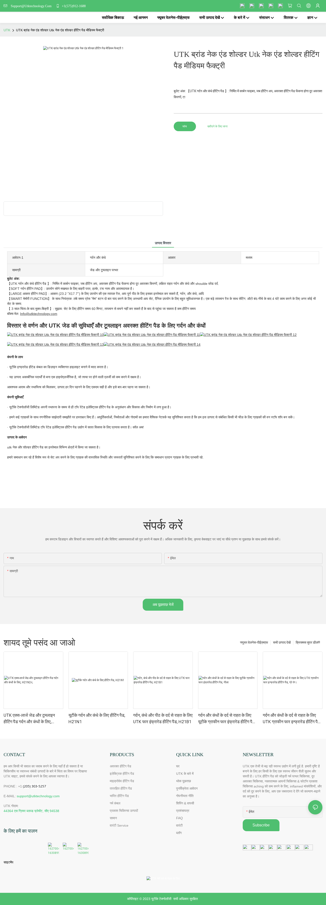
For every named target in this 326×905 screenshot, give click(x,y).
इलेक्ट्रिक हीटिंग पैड (122, 774)
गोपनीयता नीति (185, 796)
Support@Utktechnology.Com (32, 6)
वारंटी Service (119, 825)
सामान (113, 818)
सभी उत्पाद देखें (282, 642)
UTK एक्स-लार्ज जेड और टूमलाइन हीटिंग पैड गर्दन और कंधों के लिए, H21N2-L (29, 719)
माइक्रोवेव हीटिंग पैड (122, 781)
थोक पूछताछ (183, 781)
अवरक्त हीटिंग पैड (120, 766)
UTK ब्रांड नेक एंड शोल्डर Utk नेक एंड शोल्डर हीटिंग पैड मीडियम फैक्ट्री (60, 30)
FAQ (179, 818)
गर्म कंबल (115, 803)
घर (177, 766)
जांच (184, 126)
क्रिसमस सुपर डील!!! (308, 642)
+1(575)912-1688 (73, 6)
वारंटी (179, 825)
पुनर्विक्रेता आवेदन (187, 788)
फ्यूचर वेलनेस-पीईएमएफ (254, 642)
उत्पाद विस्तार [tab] (163, 243)
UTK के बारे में (185, 774)
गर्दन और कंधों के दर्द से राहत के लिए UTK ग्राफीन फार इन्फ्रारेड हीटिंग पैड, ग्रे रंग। (292, 719)
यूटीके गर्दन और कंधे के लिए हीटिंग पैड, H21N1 (96, 718)
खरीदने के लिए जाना (217, 126)
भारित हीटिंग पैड (119, 796)
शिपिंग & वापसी (185, 803)
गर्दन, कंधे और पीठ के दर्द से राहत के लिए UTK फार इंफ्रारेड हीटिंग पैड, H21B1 (163, 718)
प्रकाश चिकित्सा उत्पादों (124, 811)
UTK (7, 30)
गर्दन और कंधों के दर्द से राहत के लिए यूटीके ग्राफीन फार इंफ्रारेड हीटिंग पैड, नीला (227, 719)
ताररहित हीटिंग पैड (121, 788)
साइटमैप (8, 862)
